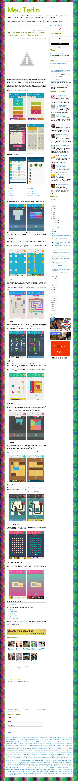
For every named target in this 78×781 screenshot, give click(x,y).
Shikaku (11, 195)
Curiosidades (29, 747)
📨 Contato (39, 21)
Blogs (13, 741)
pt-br (57, 765)
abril (53, 278)
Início (9, 4)
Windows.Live (50, 773)
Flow (11, 192)
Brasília (38, 741)
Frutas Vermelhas (27, 752)
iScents (15, 756)
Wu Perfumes (61, 773)
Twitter (29, 771)
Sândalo (47, 767)
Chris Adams (69, 743)
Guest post (23, 754)
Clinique (36, 745)
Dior (23, 748)
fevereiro (54, 283)
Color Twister (36, 328)
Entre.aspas (8, 750)
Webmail (25, 773)
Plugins (27, 765)
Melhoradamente (19, 760)
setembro (54, 227)
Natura (70, 760)
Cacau (61, 741)
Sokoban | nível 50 (34, 195)
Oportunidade (8, 764)
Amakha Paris (52, 737)
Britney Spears (46, 741)
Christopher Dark (9, 745)
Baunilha (57, 739)
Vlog (10, 773)
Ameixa (61, 737)
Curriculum (35, 747)
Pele (60, 764)
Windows (44, 773)
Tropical (13, 771)
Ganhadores (34, 752)
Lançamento (30, 757)
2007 (52, 306)
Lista (71, 757)
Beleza (63, 739)
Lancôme (35, 757)
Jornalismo (62, 756)
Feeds (39, 4)
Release (25, 767)
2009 (52, 302)
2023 (52, 206)
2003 (52, 315)
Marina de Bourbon (68, 759)
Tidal (57, 769)
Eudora (20, 750)
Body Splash (21, 741)
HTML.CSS (49, 754)
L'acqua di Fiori (9, 757)
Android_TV (15, 739)
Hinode (37, 754)
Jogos (21, 669)
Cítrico (25, 745)
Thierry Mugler (49, 769)
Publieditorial (60, 765)
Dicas (13, 748)
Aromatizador (28, 739)
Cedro (45, 743)
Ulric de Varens (39, 771)
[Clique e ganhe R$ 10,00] (60, 356)
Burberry (51, 741)
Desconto (70, 747)
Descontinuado (56, 747)
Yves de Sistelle (18, 774)
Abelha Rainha (8, 737)
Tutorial (21, 771)
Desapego (51, 747)
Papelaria (44, 764)
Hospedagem (42, 754)
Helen (28, 754)
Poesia (34, 765)
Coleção (42, 745)
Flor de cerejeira (57, 750)
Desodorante (8, 748)
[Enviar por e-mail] (24, 666)
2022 (52, 208)
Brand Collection (33, 741)
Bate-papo (52, 739)
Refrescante (21, 767)
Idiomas (58, 754)
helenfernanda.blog (23, 621)
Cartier (40, 743)
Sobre (26, 4)
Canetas (26, 743)
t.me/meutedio (53, 57)
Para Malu (53, 78)
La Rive (26, 757)
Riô (35, 767)
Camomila (12, 743)
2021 (52, 210)
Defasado (46, 747)
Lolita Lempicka (27, 759)
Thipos (53, 769)
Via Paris (64, 771)
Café (67, 741)
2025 (52, 202)
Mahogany (48, 759)
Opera (66, 762)
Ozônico (34, 764)
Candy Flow (13, 610)
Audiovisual (38, 739)
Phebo (18, 765)
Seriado (59, 767)
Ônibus (62, 762)
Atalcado (33, 739)
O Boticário (45, 762)
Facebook (31, 750)
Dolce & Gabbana (35, 748)
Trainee (9, 771)
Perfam (64, 764)
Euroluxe (23, 750)
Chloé (66, 743)
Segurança (55, 767)
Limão (62, 757)
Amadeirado (46, 737)
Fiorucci (45, 750)
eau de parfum (53, 748)
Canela (22, 743)
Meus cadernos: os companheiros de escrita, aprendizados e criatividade (60, 71)
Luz (40, 759)
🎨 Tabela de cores (31, 21)
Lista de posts (9, 759)
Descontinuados (63, 747)
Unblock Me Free (14, 618)
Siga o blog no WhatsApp (55, 25)
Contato (30, 4)
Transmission (27, 245)
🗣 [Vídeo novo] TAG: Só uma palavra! (60, 256)
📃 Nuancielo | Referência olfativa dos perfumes (61, 106)
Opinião (70, 762)
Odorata (49, 762)
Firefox (49, 750)
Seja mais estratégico (55, 74)
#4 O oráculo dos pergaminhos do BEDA (60, 86)
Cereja (53, 743)
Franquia (70, 750)
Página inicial (27, 709)
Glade (54, 752)
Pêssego (11, 765)
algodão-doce (36, 737)
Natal (66, 760)
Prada (46, 765)
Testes (44, 769)
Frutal (10, 752)
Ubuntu (34, 771)
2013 (52, 294)
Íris (12, 756)
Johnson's (57, 756)
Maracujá (56, 759)
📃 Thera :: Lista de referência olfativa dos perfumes (62, 165)
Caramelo (30, 743)
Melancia (13, 760)
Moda (55, 760)
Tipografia (59, 769)
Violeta (67, 771)
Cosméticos (15, 747)
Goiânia (62, 752)
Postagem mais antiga (41, 709)
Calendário (8, 743)
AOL (20, 739)
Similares (64, 767)
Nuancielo (40, 762)
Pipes (11, 193)
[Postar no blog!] (25, 666)
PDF (57, 764)
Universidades (50, 771)
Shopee (22, 4)
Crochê (22, 747)
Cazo (43, 743)
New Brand (23, 762)
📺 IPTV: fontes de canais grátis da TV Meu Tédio (63, 175)
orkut (32, 764)
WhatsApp (35, 4)
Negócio (15, 762)
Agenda (25, 737)
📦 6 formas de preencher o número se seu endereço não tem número (63, 136)
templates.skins (38, 769)
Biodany (70, 739)
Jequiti (51, 756)
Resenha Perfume (31, 767)
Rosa (38, 767)
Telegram (25, 769)
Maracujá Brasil (61, 759)
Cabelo (57, 741)
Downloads (42, 748)
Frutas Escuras (21, 752)
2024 (52, 204)
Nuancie (36, 762)
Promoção (53, 765)
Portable (38, 765)
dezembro (54, 220)
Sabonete (44, 767)
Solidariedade (69, 767)
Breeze (42, 741)
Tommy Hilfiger (67, 769)
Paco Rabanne (39, 764)
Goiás (65, 752)
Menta (33, 760)
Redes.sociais (13, 767)
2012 (52, 296)
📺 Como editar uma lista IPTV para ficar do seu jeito (62, 185)
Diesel (16, 748)
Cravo (20, 747)
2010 (52, 300)
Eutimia (27, 750)
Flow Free (39, 287)
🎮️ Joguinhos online (57, 21)
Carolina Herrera (35, 743)
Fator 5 (35, 750)
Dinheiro (19, 748)
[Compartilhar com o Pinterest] (27, 666)
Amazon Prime (17, 4)
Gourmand (8, 754)
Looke (35, 759)
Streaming (16, 769)
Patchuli (54, 764)
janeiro (54, 285)
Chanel (60, 743)
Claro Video (32, 745)
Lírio (69, 757)
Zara (22, 774)
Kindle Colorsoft (16, 21)
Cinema (21, 745)
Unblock (32, 190)
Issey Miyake (19, 756)
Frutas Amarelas (15, 752)
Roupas (40, 767)
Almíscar (42, 737)
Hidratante (33, 754)
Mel (10, 760)
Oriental (29, 764)
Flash (53, 750)
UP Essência (56, 771)
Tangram (32, 188)
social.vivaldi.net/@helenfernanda (58, 63)
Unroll (31, 192)
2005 (52, 311)
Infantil (71, 754)
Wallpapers (14, 773)
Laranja (38, 757)
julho (53, 231)
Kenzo (66, 756)
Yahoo (68, 773)
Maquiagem (52, 759)
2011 (52, 298)
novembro (54, 223)
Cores (11, 747)
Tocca (63, 769)
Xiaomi (65, 773)
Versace (60, 771)
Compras (46, 745)
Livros (16, 759)
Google (69, 752)
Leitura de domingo (53, 757)
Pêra (62, 764)
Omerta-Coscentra (57, 762)
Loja (20, 759)
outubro (54, 225)
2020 (52, 212)
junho (53, 233)
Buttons (54, 741)
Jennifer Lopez (47, 756)
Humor (54, 754)
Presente (49, 765)
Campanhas (17, 743)
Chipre (63, 743)
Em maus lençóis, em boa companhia (59, 81)
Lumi (38, 759)
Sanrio (51, 767)
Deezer (41, 747)
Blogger (8, 741)
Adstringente (14, 737)
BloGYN (17, 741)
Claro (28, 745)
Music (63, 760)
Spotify (11, 769)
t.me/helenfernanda (59, 53)
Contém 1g (8, 747)
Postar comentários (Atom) (15, 711)
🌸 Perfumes (47, 21)
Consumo (68, 745)
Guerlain (19, 754)
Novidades (32, 762)
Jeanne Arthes (38, 756)
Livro (14, 759)
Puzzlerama (13, 604)
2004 (52, 313)
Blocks (11, 188)
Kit (71, 756)
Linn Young (66, 757)
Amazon (57, 737)
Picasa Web (22, 765)
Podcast (31, 765)
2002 (52, 317)
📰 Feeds (8, 21)
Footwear (66, 750)
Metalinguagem (39, 760)
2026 (52, 200)
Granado (11, 754)
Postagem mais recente (13, 709)
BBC (60, 739)
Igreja (62, 754)
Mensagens (28, 760)
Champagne (56, 743)
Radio (7, 767)
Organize (23, 764)
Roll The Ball (36, 492)
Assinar (60, 43)
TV (26, 771)
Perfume (69, 764)
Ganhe (39, 752)
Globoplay (58, 752)
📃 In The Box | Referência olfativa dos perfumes (62, 115)
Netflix (18, 762)
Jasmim (27, 756)
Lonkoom (32, 759)
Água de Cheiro (30, 737)
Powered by (57, 47)
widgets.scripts (37, 773)
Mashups (7, 760)
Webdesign (20, 773)
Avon (43, 739)
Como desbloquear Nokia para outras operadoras (62, 146)
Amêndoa (64, 737)
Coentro (39, 745)
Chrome (14, 745)
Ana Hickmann (69, 737)
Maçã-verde (43, 759)
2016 (52, 287)
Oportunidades (16, 764)
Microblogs (47, 760)
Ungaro (44, 771)
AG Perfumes (19, 737)
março (53, 281)
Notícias (28, 762)
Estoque (12, 750)
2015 (52, 290)
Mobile (12, 4)
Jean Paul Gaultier (32, 756)
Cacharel (64, 741)
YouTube (12, 774)
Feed (42, 750)
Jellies (42, 756)
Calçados (70, 741)
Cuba (25, 747)
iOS (11, 756)
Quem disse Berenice (67, 765)
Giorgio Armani (43, 752)
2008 (52, 304)
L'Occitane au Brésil (21, 757)
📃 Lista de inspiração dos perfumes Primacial (61, 96)
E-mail (48, 748)
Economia (59, 748)
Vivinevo (7, 773)
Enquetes (70, 748)
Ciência (17, 745)
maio (53, 276)
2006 (52, 308)
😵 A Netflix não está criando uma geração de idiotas (59, 239)
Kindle (69, 756)
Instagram (8, 756)
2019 (52, 214)
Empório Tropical (64, 748)
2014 (52, 292)
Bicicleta (67, 739)
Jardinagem (23, 756)
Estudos (17, 750)
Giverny (51, 752)
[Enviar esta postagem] (22, 667)
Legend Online (46, 757)
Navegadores (9, 762)
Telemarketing (31, 769)
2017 (52, 219)
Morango (59, 760)
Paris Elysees (50, 764)
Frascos (7, 752)
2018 (52, 216)
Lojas (22, 759)
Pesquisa (8, 765)
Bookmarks (27, 741)
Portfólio (42, 765)
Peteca (15, 765)
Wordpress (56, 773)
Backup (47, 739)
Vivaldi (70, 771)
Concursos (62, 745)
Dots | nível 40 (33, 193)
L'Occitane (15, 757)
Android (18, 669)
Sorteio (8, 769)
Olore (53, 762)
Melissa (24, 760)
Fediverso (39, 750)
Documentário (28, 748)
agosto (54, 229)
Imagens (67, 754)
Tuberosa (16, 771)
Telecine (21, 769)
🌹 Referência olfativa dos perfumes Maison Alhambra (62, 156)
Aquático (22, 739)
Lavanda (41, 757)
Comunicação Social (53, 745)
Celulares (49, 743)
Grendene (15, 754)
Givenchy (48, 752)
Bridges (11, 190)
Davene (38, 747)
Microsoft (52, 760)
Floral (62, 750)
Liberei (60, 757)
